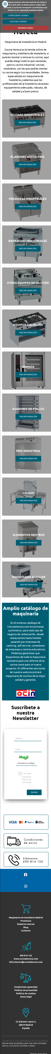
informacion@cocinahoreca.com (26, 962)
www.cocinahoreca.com (26, 959)
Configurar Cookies (18, 15)
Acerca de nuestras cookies (31, 10)
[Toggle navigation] (5, 7)
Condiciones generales (26, 987)
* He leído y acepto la (26, 777)
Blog (25, 927)
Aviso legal (26, 996)
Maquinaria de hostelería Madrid (26, 917)
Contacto (26, 930)
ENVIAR (34, 792)
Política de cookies (26, 993)
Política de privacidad (25, 990)
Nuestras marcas (26, 924)
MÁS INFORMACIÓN (27, 122)
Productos (26, 921)
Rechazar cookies (25, 28)
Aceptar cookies (18, 21)
